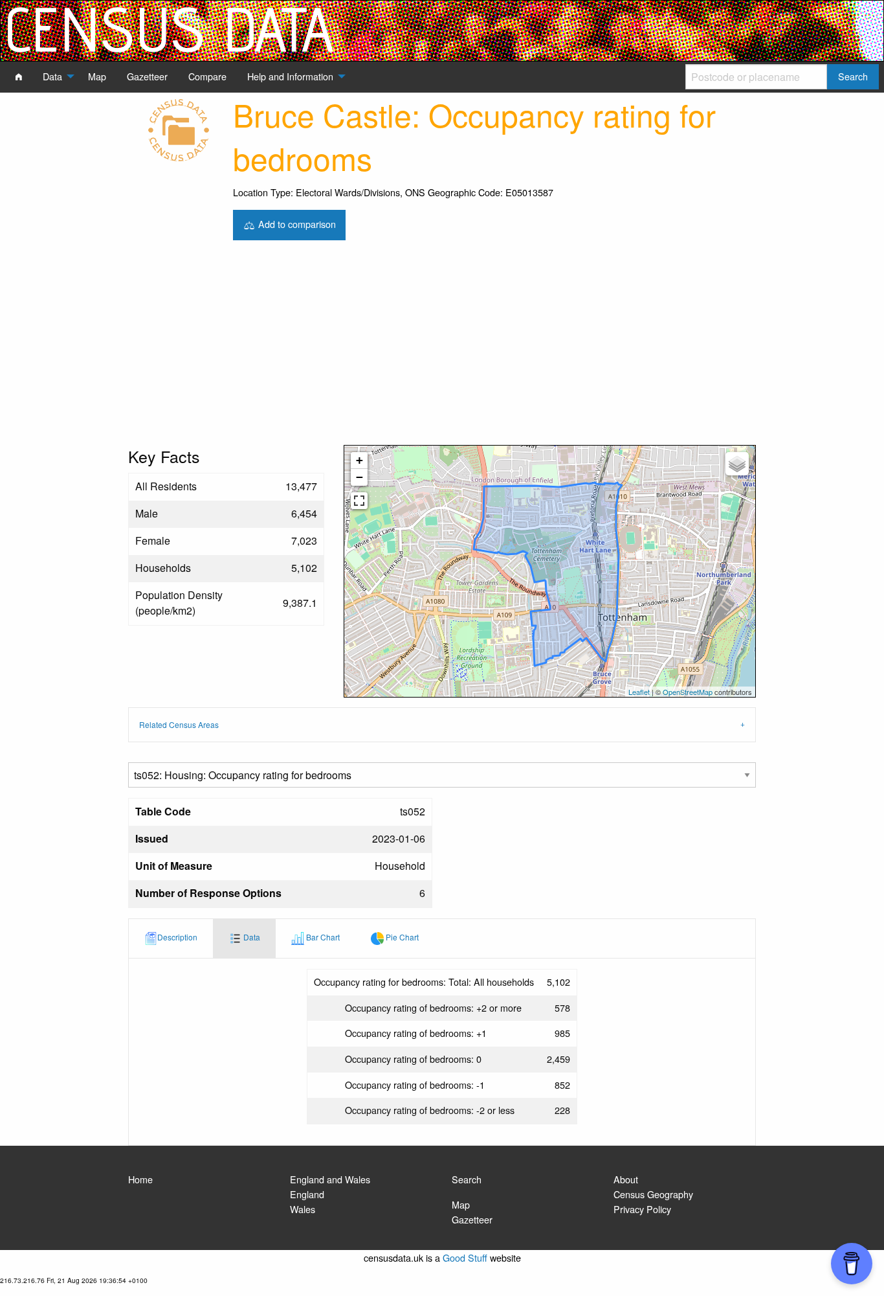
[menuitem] (18, 76)
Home (140, 1179)
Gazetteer (472, 1219)
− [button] (359, 477)
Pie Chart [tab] (401, 936)
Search (466, 1179)
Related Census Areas (179, 724)
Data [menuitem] (52, 76)
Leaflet (639, 692)
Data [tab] (250, 936)
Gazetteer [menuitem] (147, 76)
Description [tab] (177, 936)
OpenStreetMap (688, 692)
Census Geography (653, 1194)
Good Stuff (465, 1257)
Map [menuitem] (97, 76)
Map (461, 1204)
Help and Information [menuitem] (290, 76)
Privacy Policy (642, 1209)
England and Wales (330, 1179)
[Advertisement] (442, 347)
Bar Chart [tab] (322, 936)
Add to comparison (296, 223)
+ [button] (359, 460)
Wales (302, 1209)
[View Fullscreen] (359, 500)
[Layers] (737, 463)
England (307, 1194)
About (625, 1179)
